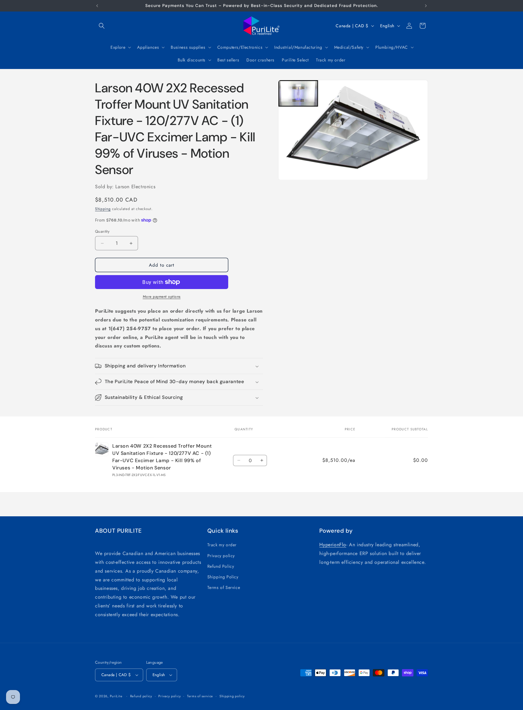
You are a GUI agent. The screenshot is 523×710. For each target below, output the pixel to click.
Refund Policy (220, 566)
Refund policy (141, 696)
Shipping (103, 209)
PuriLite (116, 696)
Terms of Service (223, 587)
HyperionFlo (332, 544)
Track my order (222, 545)
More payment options (162, 296)
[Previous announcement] (97, 6)
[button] (101, 25)
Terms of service (200, 696)
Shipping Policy (222, 577)
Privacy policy (221, 556)
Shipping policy (232, 696)
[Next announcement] (426, 6)
